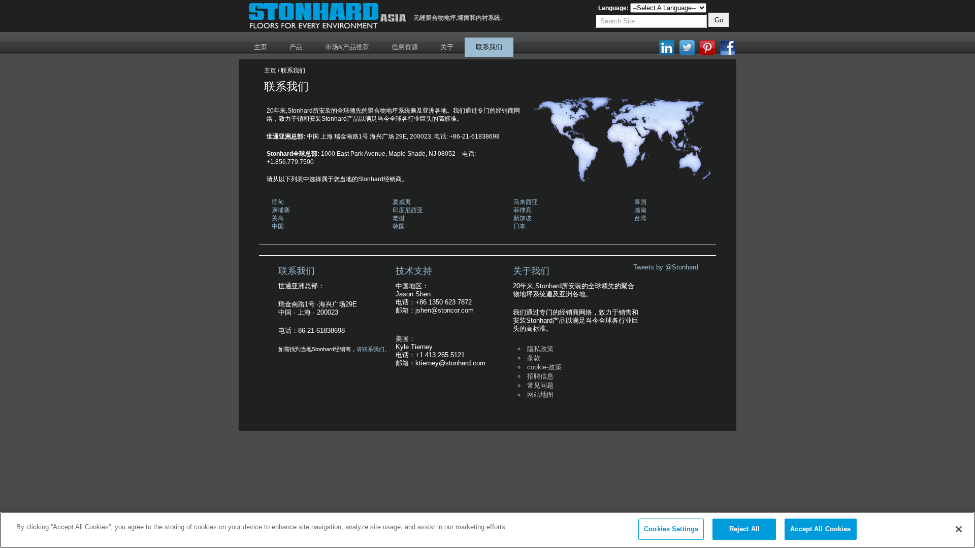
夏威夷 (402, 202)
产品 (296, 47)
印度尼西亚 (408, 210)
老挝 (399, 218)
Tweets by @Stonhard (665, 267)
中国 (278, 226)
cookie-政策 (544, 367)
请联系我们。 (373, 349)
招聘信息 (540, 376)
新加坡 (522, 218)
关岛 (278, 218)
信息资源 (405, 47)
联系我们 (489, 47)
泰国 (640, 202)
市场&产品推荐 (347, 47)
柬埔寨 (281, 210)
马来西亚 (525, 202)
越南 (640, 210)
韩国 (399, 226)
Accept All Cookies (820, 529)
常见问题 (540, 385)
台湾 (640, 218)
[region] (487, 530)
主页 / (271, 70)
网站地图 (540, 394)
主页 (260, 47)
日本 (519, 226)
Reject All (744, 529)
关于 (446, 47)
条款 (533, 358)
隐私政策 (540, 349)
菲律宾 (522, 210)
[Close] (959, 529)
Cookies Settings (671, 529)
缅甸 (278, 202)
